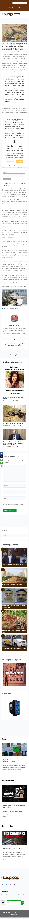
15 (4, 291)
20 (13, 291)
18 (10, 291)
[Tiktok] (14, 884)
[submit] (22, 903)
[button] (2, 466)
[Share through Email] (1, 460)
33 (11, 293)
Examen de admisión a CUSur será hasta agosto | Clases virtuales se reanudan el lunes (14, 443)
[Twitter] (13, 7)
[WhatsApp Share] (1, 463)
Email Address (4, 899)
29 (4, 293)
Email (5, 172)
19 (11, 291)
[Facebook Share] (1, 453)
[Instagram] (16, 7)
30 (6, 293)
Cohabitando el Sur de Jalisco (13, 423)
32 (10, 293)
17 (8, 291)
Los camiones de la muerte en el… (14, 849)
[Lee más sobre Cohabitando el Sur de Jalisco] (14, 413)
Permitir (19, 162)
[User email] (14, 339)
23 (18, 291)
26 (23, 291)
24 (20, 291)
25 (22, 291)
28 (3, 293)
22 (16, 291)
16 (6, 291)
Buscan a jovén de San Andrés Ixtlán (13, 398)
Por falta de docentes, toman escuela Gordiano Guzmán (17, 3)
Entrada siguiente (14, 355)
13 (25, 290)
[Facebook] (9, 7)
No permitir (10, 162)
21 (15, 291)
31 (8, 293)
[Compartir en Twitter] (1, 456)
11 (22, 290)
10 (20, 290)
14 (3, 291)
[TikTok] (19, 7)
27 (25, 291)
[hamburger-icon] (25, 14)
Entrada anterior (14, 352)
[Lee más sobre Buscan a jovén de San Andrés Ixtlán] (14, 380)
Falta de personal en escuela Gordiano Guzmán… (12, 760)
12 (23, 290)
